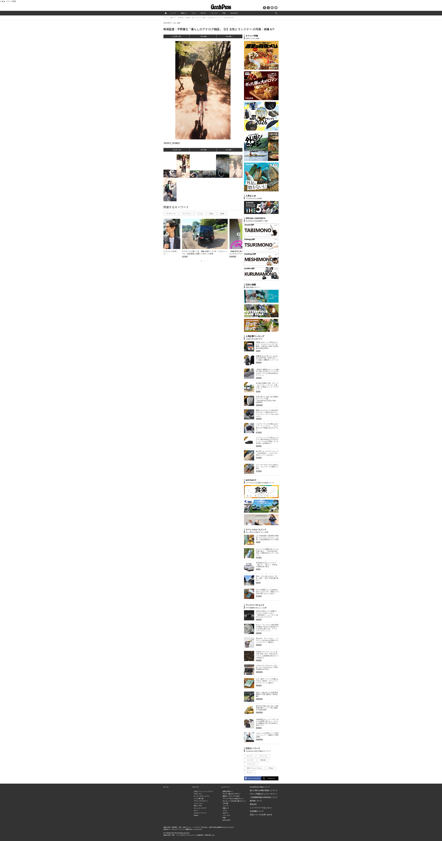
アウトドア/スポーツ (201, 801)
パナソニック (263, 756)
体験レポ (183, 13)
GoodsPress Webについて (260, 787)
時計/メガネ (198, 806)
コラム (194, 13)
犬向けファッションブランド (203, 791)
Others (196, 815)
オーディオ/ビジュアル (201, 796)
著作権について (256, 801)
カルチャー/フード (200, 813)
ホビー (196, 810)
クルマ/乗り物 (198, 798)
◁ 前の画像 (202, 36)
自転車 (222, 213)
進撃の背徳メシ (228, 791)
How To (203, 13)
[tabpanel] (203, 238)
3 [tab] (205, 261)
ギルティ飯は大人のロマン (232, 794)
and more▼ (234, 13)
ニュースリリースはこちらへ (261, 808)
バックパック (251, 764)
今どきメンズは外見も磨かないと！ (235, 801)
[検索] (276, 13)
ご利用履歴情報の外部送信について (263, 797)
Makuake (263, 760)
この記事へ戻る (176, 36)
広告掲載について (257, 811)
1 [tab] (198, 261)
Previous (166, 233)
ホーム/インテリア (200, 808)
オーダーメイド (171, 213)
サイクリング (187, 213)
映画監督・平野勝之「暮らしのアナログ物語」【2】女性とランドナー (200, 17)
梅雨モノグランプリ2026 (231, 796)
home (165, 13)
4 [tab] (208, 261)
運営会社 (253, 804)
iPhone (271, 768)
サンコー (249, 772)
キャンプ (249, 756)
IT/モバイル (198, 794)
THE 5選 (225, 803)
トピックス (214, 13)
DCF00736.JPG (228, 17)
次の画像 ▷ (229, 36)
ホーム (165, 17)
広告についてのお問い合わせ (261, 815)
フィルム (200, 213)
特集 (224, 13)
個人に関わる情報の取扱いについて (263, 790)
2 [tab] (201, 261)
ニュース (173, 13)
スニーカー (250, 760)
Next (237, 233)
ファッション (198, 803)
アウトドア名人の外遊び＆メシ (233, 798)
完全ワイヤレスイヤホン (254, 768)
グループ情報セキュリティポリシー (263, 794)
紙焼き (211, 213)
